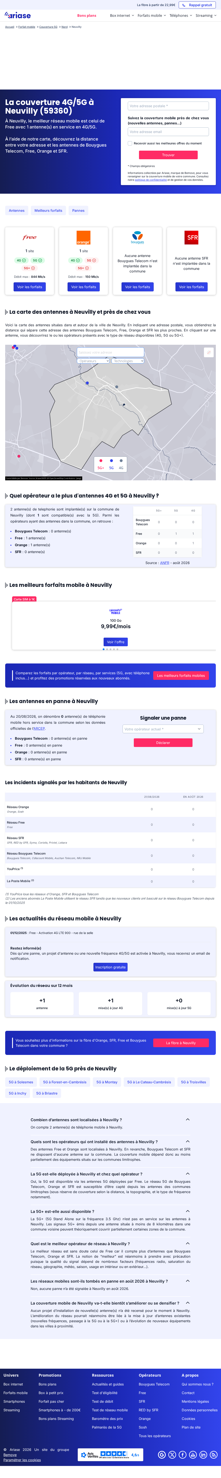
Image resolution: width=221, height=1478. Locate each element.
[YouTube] (193, 1455)
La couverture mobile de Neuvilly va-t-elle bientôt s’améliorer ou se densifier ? (105, 1303)
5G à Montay (106, 1082)
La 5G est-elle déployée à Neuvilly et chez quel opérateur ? (86, 1174)
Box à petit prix (51, 1393)
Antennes (17, 210)
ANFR (164, 563)
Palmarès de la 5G (107, 1427)
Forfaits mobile (15, 1393)
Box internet (13, 1384)
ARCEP (39, 728)
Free (142, 1393)
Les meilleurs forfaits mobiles (181, 675)
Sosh (143, 1427)
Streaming (11, 1410)
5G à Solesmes (21, 1082)
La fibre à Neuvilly (181, 1043)
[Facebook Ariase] (182, 1455)
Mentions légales (195, 1401)
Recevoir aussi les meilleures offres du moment (168, 143)
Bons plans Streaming (56, 1418)
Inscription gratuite (110, 967)
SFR (142, 1401)
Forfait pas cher (51, 1401)
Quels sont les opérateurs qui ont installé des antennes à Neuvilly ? (94, 1141)
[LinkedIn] (203, 1455)
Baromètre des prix (107, 1418)
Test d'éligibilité (104, 1393)
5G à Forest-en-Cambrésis (65, 1082)
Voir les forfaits (29, 287)
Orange (145, 1418)
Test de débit (102, 1401)
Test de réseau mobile (110, 1410)
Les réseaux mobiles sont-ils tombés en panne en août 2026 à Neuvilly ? (99, 1281)
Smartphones (14, 1401)
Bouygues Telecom (154, 1384)
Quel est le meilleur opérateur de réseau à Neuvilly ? (80, 1243)
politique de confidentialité (151, 179)
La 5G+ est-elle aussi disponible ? (62, 1211)
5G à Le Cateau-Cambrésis (149, 1082)
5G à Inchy (17, 1093)
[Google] (162, 1455)
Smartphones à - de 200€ (60, 1410)
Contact (188, 1393)
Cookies (188, 1418)
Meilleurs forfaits (48, 210)
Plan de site (191, 1427)
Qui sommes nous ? (197, 1384)
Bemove (10, 1455)
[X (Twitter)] (172, 1455)
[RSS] (214, 1455)
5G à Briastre (46, 1093)
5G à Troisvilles (193, 1082)
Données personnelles (200, 1410)
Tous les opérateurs (155, 1436)
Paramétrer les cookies (22, 1460)
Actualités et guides (108, 1384)
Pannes (78, 210)
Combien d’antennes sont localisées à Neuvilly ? (76, 1120)
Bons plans (47, 1384)
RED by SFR (148, 1410)
